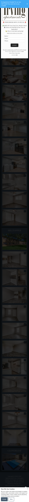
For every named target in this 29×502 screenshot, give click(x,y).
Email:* (6, 38)
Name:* (6, 36)
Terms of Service (17, 51)
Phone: (6, 41)
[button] (27, 3)
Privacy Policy (8, 51)
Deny (11, 499)
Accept (4, 499)
